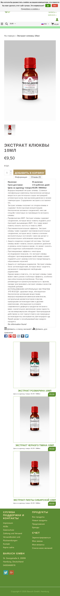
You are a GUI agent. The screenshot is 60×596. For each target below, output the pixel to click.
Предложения (38, 524)
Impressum (8, 523)
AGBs (5, 526)
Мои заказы (37, 541)
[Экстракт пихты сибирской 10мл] (34, 474)
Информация (21, 177)
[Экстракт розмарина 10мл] (34, 365)
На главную (9, 36)
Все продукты (38, 517)
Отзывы (36, 177)
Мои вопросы (38, 544)
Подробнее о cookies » (30, 9)
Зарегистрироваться (41, 537)
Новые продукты (39, 520)
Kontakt (6, 544)
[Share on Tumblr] (22, 336)
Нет (54, 6)
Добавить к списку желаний (19, 329)
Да (48, 6)
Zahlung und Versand (12, 533)
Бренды (35, 527)
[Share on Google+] (10, 336)
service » (52, 15)
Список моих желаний (42, 548)
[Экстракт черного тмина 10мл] (34, 419)
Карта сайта (8, 547)
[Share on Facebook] (6, 336)
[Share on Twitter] (26, 336)
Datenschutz (8, 530)
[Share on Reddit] (18, 336)
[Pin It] (14, 336)
